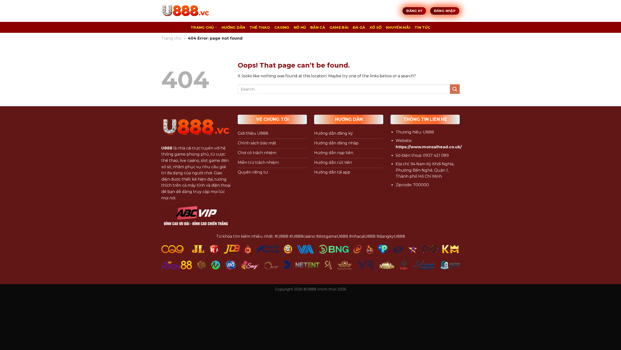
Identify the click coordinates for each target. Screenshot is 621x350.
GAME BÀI (338, 27)
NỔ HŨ (300, 27)
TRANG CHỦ (202, 27)
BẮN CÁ (317, 27)
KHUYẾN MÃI (398, 27)
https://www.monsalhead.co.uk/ (429, 147)
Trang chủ (171, 38)
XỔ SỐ (376, 27)
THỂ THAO (260, 27)
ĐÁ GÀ (359, 27)
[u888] (185, 11)
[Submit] (455, 89)
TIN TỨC (422, 27)
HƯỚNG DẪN (233, 27)
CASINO (281, 27)
